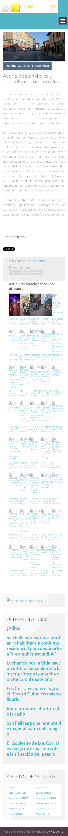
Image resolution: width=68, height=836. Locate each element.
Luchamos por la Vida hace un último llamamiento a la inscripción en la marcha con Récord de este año (34, 671)
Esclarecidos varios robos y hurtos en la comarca (15, 500)
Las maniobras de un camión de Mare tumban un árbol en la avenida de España (35, 572)
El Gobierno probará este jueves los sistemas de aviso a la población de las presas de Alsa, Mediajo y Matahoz (25, 536)
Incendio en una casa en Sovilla (34, 464)
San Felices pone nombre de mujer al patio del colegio (34, 728)
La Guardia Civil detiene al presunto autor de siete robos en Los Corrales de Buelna (25, 320)
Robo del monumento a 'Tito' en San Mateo (26, 464)
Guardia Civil (18, 272)
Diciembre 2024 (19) (18, 798)
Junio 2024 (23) (16, 814)
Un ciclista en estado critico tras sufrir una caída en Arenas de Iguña (46, 428)
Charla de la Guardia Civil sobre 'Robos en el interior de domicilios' (46, 500)
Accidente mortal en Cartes (57, 392)
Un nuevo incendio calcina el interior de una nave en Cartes (46, 392)
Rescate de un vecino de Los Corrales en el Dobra (35, 356)
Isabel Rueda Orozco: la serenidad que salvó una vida (24, 572)
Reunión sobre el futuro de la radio (33, 711)
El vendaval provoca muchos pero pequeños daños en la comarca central (14, 392)
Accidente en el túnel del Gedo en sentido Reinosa (46, 536)
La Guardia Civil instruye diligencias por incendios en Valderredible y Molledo (15, 464)
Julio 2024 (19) (43, 808)
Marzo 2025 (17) (43, 787)
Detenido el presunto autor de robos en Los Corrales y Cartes (35, 500)
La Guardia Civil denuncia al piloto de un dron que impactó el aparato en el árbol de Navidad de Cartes (57, 572)
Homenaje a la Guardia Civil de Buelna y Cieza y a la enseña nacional (57, 356)
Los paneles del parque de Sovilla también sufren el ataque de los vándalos (46, 464)
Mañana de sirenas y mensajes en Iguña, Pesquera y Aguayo (14, 536)
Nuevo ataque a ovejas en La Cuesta (57, 500)
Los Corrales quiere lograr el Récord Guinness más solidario (34, 694)
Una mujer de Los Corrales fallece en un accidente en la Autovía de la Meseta (14, 320)
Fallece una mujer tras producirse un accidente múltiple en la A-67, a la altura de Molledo (46, 320)
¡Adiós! (14, 628)
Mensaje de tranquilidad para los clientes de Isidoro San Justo (36, 392)
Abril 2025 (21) (15, 787)
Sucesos (36, 272)
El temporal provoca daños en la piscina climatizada (57, 464)
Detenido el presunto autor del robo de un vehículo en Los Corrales (25, 428)
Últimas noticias (37, 260)
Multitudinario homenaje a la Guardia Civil (59, 428)
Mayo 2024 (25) (43, 814)
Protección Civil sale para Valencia (46, 356)
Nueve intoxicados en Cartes (46, 572)
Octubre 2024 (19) (17, 803)
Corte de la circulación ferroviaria (14, 428)
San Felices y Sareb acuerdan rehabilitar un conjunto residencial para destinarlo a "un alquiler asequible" (34, 645)
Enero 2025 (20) (43, 793)
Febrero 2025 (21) (17, 793)
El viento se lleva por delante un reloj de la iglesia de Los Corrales (25, 356)
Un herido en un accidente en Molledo (14, 356)
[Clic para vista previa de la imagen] (34, 46)
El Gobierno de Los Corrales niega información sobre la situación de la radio (33, 748)
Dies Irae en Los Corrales (34, 320)
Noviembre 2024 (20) (46, 798)
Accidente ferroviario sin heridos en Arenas (14, 572)
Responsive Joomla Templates (25, 831)
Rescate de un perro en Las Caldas (57, 536)
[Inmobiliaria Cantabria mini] (25, 600)
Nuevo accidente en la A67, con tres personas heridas (35, 536)
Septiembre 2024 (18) (46, 803)
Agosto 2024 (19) (16, 808)
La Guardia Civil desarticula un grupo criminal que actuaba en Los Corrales (57, 320)
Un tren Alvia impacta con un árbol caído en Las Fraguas (25, 500)
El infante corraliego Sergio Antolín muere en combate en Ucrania (35, 428)
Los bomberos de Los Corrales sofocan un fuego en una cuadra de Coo (25, 392)
